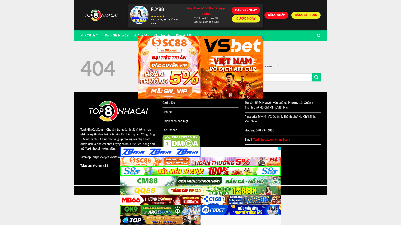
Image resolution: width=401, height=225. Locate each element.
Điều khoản (169, 130)
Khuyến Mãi (184, 35)
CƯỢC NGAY (246, 18)
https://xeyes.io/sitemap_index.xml (114, 157)
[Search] (319, 35)
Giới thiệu (168, 102)
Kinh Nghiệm (162, 35)
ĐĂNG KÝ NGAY (246, 10)
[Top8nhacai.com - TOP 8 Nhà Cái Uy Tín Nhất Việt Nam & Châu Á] (101, 15)
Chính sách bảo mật (175, 121)
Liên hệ (167, 112)
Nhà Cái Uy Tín (90, 35)
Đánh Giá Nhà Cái (117, 35)
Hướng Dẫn (141, 35)
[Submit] (316, 77)
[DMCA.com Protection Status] (181, 141)
